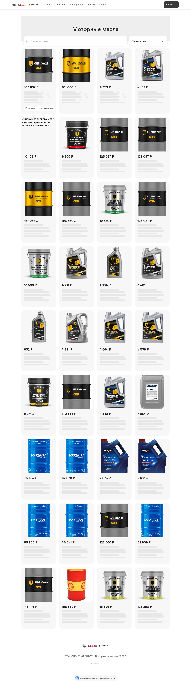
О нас (47, 5)
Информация (77, 5)
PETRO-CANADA (97, 5)
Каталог (61, 5)
